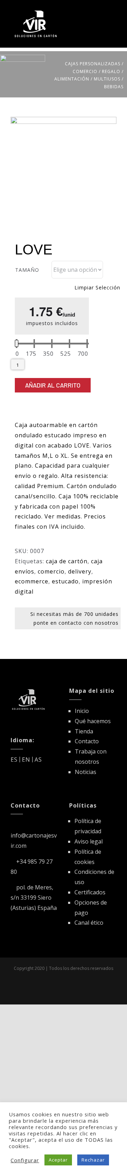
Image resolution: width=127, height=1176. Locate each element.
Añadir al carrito (52, 385)
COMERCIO (85, 71)
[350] (48, 354)
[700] (83, 354)
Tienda (84, 731)
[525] (66, 354)
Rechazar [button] (93, 1160)
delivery (79, 571)
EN (26, 759)
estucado (65, 581)
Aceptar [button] (58, 1160)
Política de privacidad (87, 826)
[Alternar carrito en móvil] (100, 11)
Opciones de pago (90, 908)
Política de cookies (87, 857)
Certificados (89, 892)
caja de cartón (66, 561)
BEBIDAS (113, 87)
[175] (31, 354)
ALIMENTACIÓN (71, 79)
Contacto (87, 741)
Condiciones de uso (94, 877)
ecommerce (31, 581)
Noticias (85, 772)
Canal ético (88, 922)
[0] (17, 354)
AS (38, 759)
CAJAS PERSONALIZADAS (92, 64)
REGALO (111, 71)
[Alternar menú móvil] (113, 11)
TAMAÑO (27, 269)
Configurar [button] (25, 1160)
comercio (51, 571)
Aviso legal (88, 841)
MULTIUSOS (107, 79)
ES (14, 759)
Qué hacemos (93, 721)
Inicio (82, 711)
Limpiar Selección (97, 287)
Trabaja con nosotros (91, 757)
